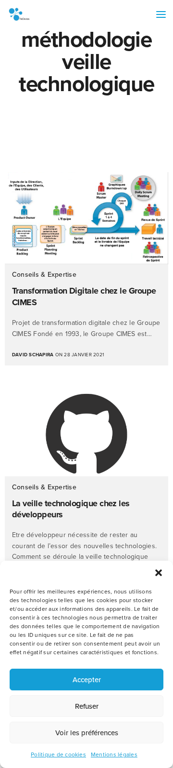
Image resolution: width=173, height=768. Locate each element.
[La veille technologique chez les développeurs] (86, 434)
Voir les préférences (86, 732)
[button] (158, 573)
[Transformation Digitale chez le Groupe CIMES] (86, 218)
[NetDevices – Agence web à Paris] (19, 14)
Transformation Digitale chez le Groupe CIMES (84, 296)
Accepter (87, 679)
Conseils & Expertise (44, 274)
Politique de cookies (58, 754)
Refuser (87, 706)
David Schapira (32, 355)
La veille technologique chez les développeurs (71, 509)
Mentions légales (114, 754)
